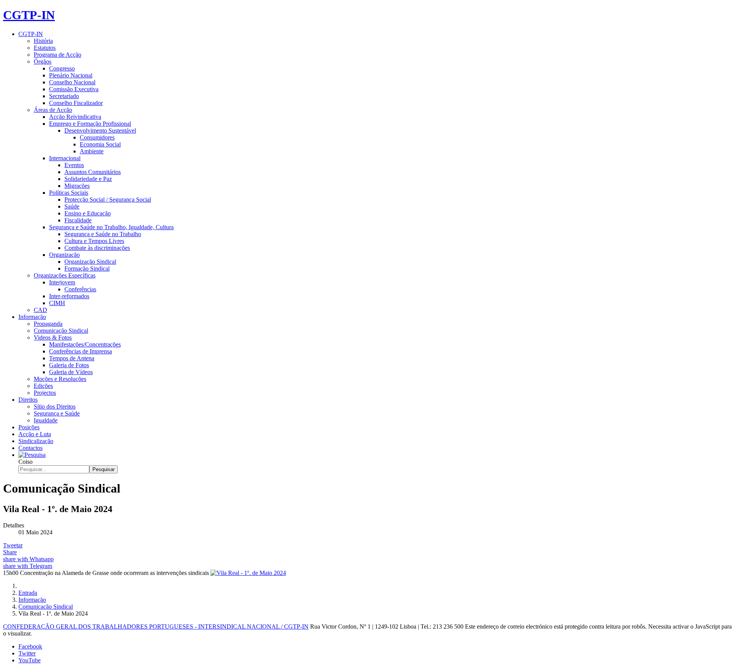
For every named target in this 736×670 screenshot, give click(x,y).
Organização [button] (64, 254)
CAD (40, 310)
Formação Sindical (87, 268)
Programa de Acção (57, 54)
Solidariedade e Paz (88, 179)
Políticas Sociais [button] (68, 192)
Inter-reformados (69, 296)
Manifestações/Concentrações (85, 344)
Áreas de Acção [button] (53, 110)
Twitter (27, 653)
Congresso (62, 68)
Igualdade (46, 420)
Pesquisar (103, 469)
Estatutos (45, 47)
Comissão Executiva (74, 89)
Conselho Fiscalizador (76, 103)
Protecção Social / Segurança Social (107, 199)
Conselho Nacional (72, 82)
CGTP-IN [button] (30, 34)
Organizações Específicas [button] (64, 275)
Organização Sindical (90, 261)
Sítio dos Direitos (55, 406)
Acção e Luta (34, 434)
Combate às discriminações (97, 248)
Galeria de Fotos (69, 365)
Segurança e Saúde (57, 413)
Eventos (74, 165)
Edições (43, 386)
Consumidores (97, 137)
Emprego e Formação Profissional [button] (90, 123)
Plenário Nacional (70, 75)
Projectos (45, 392)
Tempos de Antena (71, 358)
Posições (28, 427)
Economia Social (100, 144)
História (43, 41)
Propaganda (48, 323)
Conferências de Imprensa (80, 351)
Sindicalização (35, 441)
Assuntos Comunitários (92, 172)
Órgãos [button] (42, 61)
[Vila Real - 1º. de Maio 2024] (248, 573)
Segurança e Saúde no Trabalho (102, 234)
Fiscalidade (78, 220)
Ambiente (92, 151)
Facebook (30, 646)
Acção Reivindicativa (75, 116)
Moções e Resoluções (60, 379)
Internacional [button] (64, 158)
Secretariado (64, 96)
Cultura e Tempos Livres (94, 241)
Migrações (77, 185)
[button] (32, 455)
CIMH (57, 303)
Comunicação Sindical (61, 330)
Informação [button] (32, 317)
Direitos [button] (28, 399)
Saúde (71, 206)
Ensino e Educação (87, 213)
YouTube (29, 660)
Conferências (80, 289)
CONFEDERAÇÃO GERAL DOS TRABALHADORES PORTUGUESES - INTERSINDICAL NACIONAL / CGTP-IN (156, 626)
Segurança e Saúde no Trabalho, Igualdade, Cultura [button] (111, 227)
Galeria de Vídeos (71, 372)
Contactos (30, 448)
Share (10, 552)
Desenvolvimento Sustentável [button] (100, 130)
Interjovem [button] (62, 282)
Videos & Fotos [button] (53, 337)
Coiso (25, 461)
